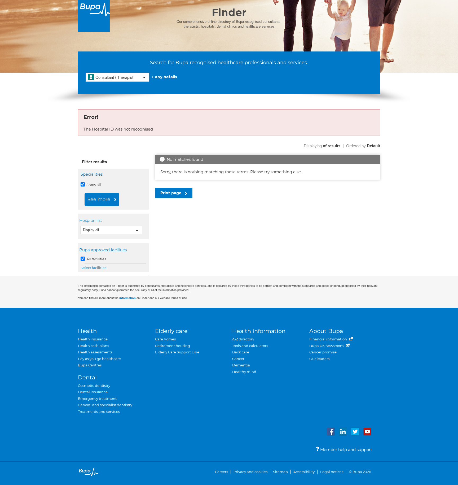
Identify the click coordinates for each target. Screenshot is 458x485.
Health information (258, 331)
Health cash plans (93, 346)
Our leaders (319, 359)
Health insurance (93, 339)
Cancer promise (323, 352)
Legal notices (331, 472)
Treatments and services (99, 411)
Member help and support (345, 449)
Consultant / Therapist (114, 77)
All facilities (96, 259)
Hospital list (91, 220)
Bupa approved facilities (104, 249)
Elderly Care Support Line (177, 352)
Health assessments (95, 352)
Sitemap (280, 472)
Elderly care (171, 331)
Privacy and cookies (250, 472)
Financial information (328, 339)
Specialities (92, 174)
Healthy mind (244, 372)
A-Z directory (243, 339)
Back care (240, 352)
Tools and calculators (250, 346)
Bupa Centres (90, 365)
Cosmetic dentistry (94, 385)
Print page (171, 192)
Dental (87, 377)
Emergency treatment (97, 398)
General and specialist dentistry (105, 405)
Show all (93, 185)
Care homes (165, 339)
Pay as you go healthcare (99, 359)
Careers (221, 472)
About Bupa (326, 331)
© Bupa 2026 (360, 472)
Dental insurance (93, 392)
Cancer (238, 359)
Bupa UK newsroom (327, 346)
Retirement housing (172, 346)
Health (87, 331)
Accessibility (304, 472)
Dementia (241, 365)
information (127, 298)
